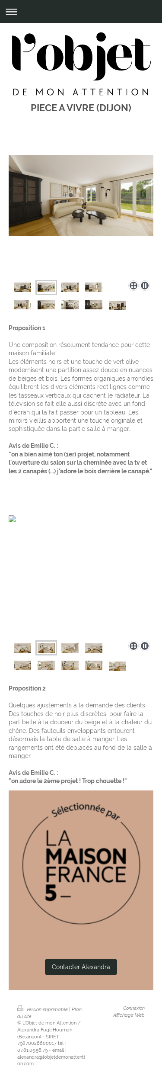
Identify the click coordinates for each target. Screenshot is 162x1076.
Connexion (134, 1008)
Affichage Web (129, 1015)
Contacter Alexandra (81, 966)
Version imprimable (47, 1009)
